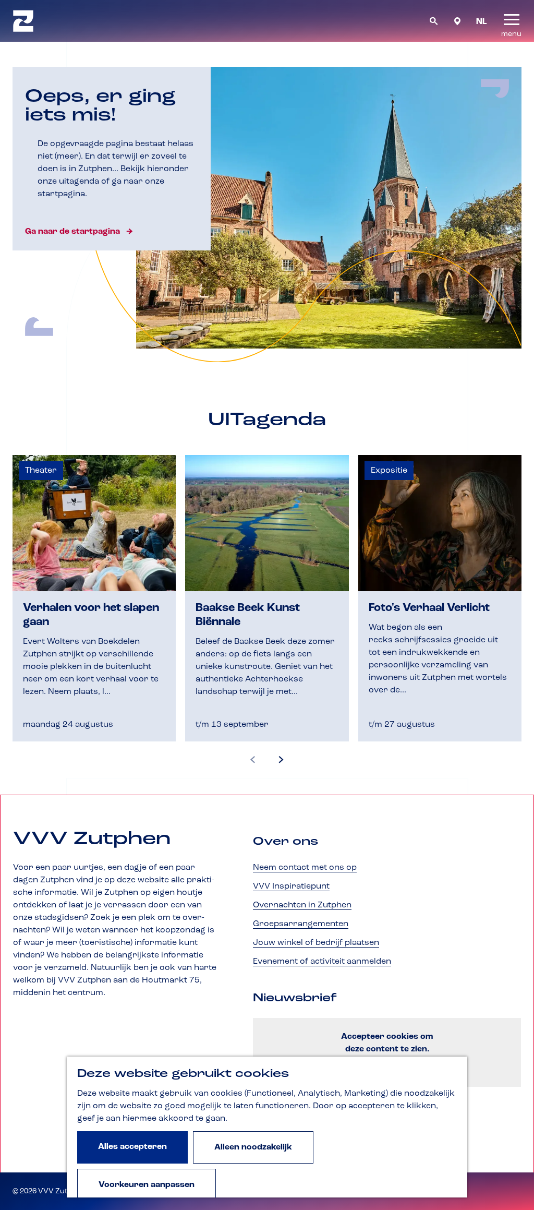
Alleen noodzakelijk (253, 1147)
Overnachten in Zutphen (302, 905)
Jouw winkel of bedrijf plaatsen (316, 943)
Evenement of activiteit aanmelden (322, 961)
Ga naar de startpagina (72, 231)
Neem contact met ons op (305, 868)
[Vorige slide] (253, 760)
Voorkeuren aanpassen (147, 1185)
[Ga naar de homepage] (23, 20)
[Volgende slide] (281, 760)
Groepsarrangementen (300, 924)
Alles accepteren (132, 1147)
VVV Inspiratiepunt (291, 886)
